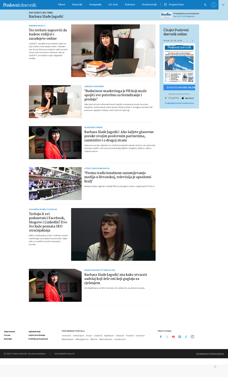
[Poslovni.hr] (20, 4)
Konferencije (149, 4)
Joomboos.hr (120, 339)
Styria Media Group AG (65, 353)
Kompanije (95, 4)
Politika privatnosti (38, 339)
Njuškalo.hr (109, 335)
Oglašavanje (34, 331)
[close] (215, 367)
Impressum (9, 331)
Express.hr (140, 335)
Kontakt (8, 339)
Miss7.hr (94, 339)
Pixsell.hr (130, 335)
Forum (7, 335)
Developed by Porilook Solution (210, 353)
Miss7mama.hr (68, 339)
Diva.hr (89, 335)
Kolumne (130, 4)
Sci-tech (113, 4)
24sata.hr (120, 335)
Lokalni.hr (98, 335)
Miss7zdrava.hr (105, 339)
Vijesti (61, 4)
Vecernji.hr (66, 335)
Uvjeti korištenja (36, 335)
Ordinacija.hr (78, 335)
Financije (77, 4)
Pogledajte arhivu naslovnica (179, 103)
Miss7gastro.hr (82, 339)
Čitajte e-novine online (181, 87)
